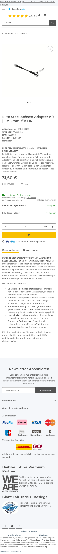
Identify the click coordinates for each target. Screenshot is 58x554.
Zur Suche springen (35, 1)
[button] (39, 15)
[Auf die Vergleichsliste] (50, 49)
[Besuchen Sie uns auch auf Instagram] (19, 526)
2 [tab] (30, 102)
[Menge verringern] (5, 226)
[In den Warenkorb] (4, 42)
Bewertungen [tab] (31, 250)
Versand (25, 184)
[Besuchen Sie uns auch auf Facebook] (5, 526)
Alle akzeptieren (29, 531)
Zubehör (17, 137)
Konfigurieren (14, 535)
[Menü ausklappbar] (3, 7)
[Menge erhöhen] (52, 226)
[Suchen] (52, 23)
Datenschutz (16, 551)
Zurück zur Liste (10, 33)
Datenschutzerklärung (16, 377)
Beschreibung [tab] (10, 250)
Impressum (4, 551)
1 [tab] (27, 102)
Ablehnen (43, 535)
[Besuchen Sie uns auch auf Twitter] (12, 526)
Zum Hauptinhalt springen (13, 1)
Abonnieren (45, 390)
